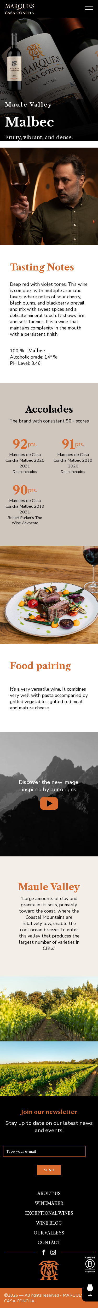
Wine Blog (49, 1223)
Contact (49, 1242)
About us (49, 1193)
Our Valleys (49, 1233)
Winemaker (49, 1203)
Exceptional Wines (49, 1213)
